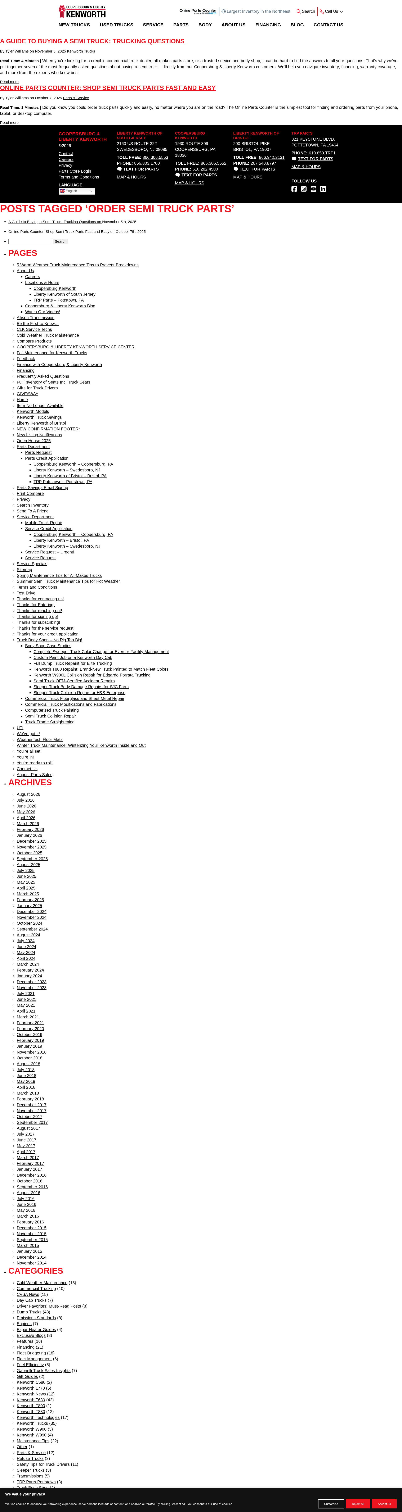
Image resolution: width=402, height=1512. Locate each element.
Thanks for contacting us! (40, 599)
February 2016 (30, 1222)
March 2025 (28, 894)
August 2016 (28, 1192)
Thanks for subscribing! (38, 622)
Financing (268, 24)
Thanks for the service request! (46, 628)
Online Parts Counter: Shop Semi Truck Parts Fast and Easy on (62, 232)
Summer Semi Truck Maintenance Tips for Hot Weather (68, 581)
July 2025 (26, 870)
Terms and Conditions (79, 177)
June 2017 (26, 1140)
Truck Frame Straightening (50, 722)
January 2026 (29, 835)
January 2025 (29, 905)
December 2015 (31, 1228)
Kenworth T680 (31, 1400)
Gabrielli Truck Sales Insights (44, 1370)
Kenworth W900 (31, 1429)
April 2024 (26, 958)
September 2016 (32, 1187)
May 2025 (26, 882)
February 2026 (30, 829)
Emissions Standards (36, 1318)
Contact (66, 153)
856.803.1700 (147, 163)
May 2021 (26, 1005)
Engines (24, 1323)
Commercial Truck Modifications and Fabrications (70, 704)
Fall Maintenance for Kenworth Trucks (52, 352)
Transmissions (30, 1476)
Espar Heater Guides (36, 1329)
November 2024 (31, 917)
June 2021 (26, 999)
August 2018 (28, 1063)
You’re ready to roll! (35, 763)
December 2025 (31, 841)
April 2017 (26, 1151)
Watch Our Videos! (42, 311)
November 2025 (31, 847)
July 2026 (26, 800)
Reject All (358, 1504)
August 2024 (28, 935)
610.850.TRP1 (322, 153)
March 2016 (28, 1216)
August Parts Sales (34, 774)
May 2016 (26, 1210)
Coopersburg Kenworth (55, 288)
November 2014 (31, 1263)
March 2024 (28, 964)
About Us (234, 24)
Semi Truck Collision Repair (50, 716)
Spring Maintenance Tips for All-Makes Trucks (59, 575)
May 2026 (26, 812)
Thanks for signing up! (37, 616)
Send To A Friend (33, 511)
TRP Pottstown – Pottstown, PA (63, 481)
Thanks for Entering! (36, 604)
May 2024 (26, 952)
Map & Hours (131, 177)
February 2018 (30, 1099)
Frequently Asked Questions (43, 376)
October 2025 (29, 853)
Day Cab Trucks (31, 1300)
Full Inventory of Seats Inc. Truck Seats (53, 382)
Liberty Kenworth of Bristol (41, 423)
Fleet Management (34, 1359)
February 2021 (30, 1022)
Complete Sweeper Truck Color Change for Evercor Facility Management (101, 651)
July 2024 (26, 940)
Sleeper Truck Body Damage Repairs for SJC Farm (81, 686)
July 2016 (26, 1198)
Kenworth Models (33, 411)
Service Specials (32, 563)
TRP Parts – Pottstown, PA (59, 300)
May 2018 (26, 1081)
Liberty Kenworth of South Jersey (64, 294)
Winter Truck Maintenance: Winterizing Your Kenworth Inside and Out (81, 745)
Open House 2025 (34, 440)
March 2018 (28, 1093)
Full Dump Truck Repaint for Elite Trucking (73, 663)
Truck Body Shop (33, 1487)
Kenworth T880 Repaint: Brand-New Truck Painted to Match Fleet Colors (101, 669)
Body (205, 24)
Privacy (65, 165)
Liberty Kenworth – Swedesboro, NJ (67, 470)
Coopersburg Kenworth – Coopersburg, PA (73, 464)
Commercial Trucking (36, 1288)
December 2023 (31, 981)
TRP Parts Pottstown (36, 1482)
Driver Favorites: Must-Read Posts (49, 1306)
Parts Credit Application (46, 458)
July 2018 (26, 1069)
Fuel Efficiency (30, 1364)
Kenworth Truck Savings (39, 417)
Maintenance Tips (33, 1441)
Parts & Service (76, 98)
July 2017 (26, 1134)
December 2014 (31, 1257)
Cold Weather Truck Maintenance (48, 335)
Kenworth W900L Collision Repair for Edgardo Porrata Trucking (92, 675)
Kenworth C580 (31, 1382)
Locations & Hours (42, 282)
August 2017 (28, 1128)
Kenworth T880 (31, 1411)
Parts (181, 24)
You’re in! (25, 757)
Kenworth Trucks (81, 51)
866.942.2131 (272, 157)
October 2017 (29, 1116)
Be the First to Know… (38, 323)
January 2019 (29, 1046)
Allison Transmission (35, 317)
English (71, 191)
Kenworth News (31, 1394)
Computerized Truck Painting (52, 710)
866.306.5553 (155, 157)
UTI (20, 727)
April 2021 (26, 1011)
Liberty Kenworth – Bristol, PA (61, 540)
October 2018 (29, 1058)
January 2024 (29, 976)
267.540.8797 (263, 163)
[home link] (82, 11)
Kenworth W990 (31, 1435)
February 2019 (30, 1040)
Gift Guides (27, 1376)
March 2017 (28, 1157)
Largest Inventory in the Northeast (258, 11)
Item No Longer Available (40, 405)
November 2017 (31, 1110)
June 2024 (26, 946)
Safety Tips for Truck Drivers (43, 1464)
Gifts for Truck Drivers (37, 388)
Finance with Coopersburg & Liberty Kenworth (59, 364)
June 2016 (26, 1204)
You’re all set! (29, 751)
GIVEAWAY (27, 393)
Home (22, 399)
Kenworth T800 (31, 1405)
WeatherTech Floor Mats (40, 739)
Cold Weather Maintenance (42, 1282)
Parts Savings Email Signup (42, 487)
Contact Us (328, 24)
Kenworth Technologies (38, 1417)
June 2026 (26, 806)
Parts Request (38, 452)
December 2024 (31, 911)
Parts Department (33, 446)
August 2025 (28, 864)
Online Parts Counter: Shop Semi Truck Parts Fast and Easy (108, 87)
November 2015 (31, 1233)
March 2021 (28, 1017)
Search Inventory (33, 505)
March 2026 (28, 823)
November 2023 (31, 987)
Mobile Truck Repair (43, 522)
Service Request (40, 558)
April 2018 (26, 1087)
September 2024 (32, 929)
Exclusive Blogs (31, 1335)
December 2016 (31, 1175)
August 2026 (28, 794)
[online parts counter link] (198, 11)
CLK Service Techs (34, 329)
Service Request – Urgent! (49, 552)
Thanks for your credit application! (48, 634)
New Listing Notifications (39, 435)
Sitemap (24, 569)
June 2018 (26, 1075)
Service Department (35, 517)
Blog (297, 24)
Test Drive (26, 593)
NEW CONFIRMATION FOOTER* (48, 429)
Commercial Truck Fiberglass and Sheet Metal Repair (74, 698)
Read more (9, 82)
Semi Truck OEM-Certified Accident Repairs (74, 681)
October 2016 (29, 1181)
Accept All (384, 1504)
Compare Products (34, 341)
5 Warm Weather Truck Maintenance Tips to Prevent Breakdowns (78, 265)
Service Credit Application (48, 528)
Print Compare (30, 493)
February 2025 (30, 899)
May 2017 (26, 1146)
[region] (201, 1500)
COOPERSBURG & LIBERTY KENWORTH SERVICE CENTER (75, 347)
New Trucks (74, 24)
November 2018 (31, 1052)
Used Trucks (116, 24)
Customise (331, 1504)
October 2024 (29, 923)
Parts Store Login (75, 171)
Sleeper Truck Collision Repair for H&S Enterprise (79, 692)
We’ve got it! (28, 733)
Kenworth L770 (31, 1388)
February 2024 (30, 970)
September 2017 (32, 1122)
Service (153, 24)
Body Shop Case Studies (48, 645)
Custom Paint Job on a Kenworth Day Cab (73, 657)
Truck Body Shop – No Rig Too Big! (49, 640)
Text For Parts (141, 169)
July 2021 (26, 993)
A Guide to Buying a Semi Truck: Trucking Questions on (55, 222)
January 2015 (29, 1251)
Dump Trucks (29, 1312)
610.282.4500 (205, 169)
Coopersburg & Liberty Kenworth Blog (60, 306)
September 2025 (32, 858)
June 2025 (26, 876)
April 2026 (26, 817)
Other (22, 1446)
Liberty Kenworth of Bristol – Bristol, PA (70, 476)
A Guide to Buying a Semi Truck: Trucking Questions (92, 41)
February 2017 (30, 1163)
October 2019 (29, 1034)
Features (25, 1341)
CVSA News (28, 1294)
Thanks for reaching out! (39, 610)
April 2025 (26, 888)
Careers (66, 159)
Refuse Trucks (30, 1458)
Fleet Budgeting (31, 1353)
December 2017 (31, 1105)
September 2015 (32, 1239)
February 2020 (30, 1028)
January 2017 (29, 1169)
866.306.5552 (213, 163)
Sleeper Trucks (31, 1470)
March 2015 (28, 1245)
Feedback (26, 358)
